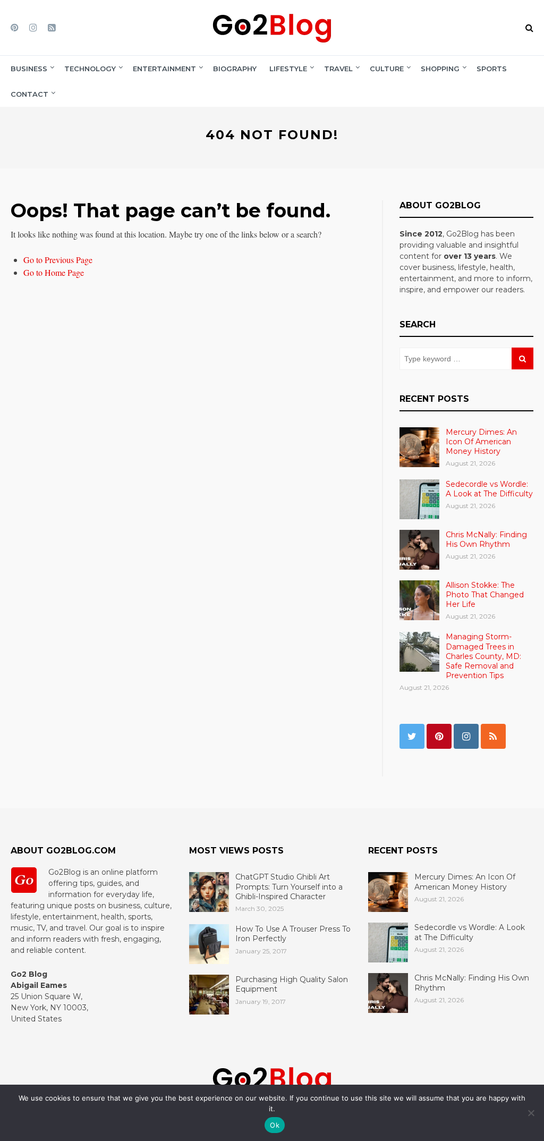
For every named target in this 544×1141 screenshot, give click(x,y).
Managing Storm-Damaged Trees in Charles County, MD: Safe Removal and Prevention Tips (483, 656)
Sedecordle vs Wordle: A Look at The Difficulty (489, 488)
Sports (492, 68)
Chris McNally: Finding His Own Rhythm (486, 539)
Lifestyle (288, 68)
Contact (29, 94)
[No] (530, 1113)
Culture (387, 68)
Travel (338, 68)
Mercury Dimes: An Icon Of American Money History (481, 441)
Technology (90, 68)
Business (29, 68)
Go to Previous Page (57, 259)
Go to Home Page (53, 272)
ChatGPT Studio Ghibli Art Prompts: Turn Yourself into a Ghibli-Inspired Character (289, 886)
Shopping (440, 68)
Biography (235, 68)
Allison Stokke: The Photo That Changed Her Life (485, 594)
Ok (274, 1125)
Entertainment (164, 68)
